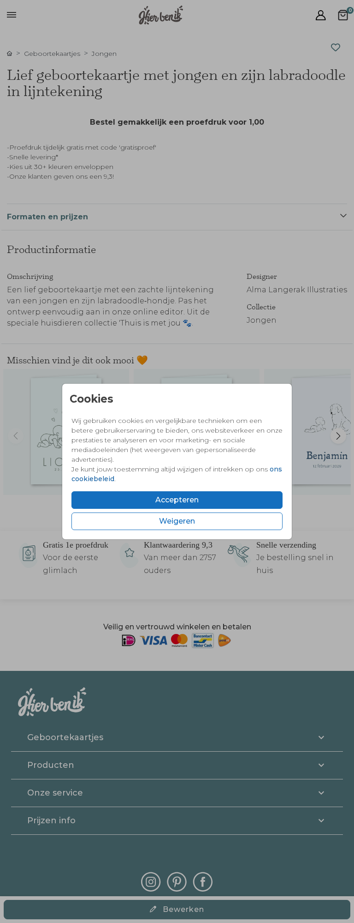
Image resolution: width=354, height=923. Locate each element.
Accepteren (177, 499)
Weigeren (177, 521)
